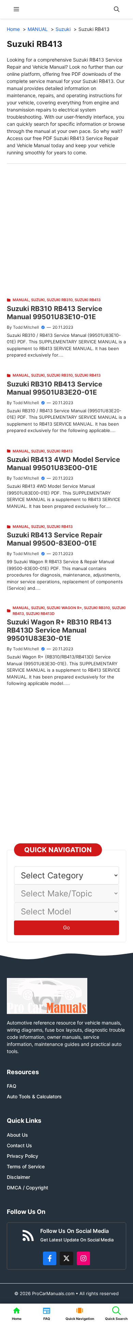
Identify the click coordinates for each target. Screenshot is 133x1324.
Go (66, 927)
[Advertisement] (66, 230)
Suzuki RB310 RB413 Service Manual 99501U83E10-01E (54, 313)
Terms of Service (26, 1166)
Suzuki (38, 299)
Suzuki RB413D (40, 613)
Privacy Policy (22, 1156)
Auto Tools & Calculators (34, 1096)
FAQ (11, 1086)
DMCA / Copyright (27, 1187)
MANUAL (21, 299)
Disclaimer (18, 1177)
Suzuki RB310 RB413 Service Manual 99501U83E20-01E (54, 388)
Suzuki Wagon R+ (64, 607)
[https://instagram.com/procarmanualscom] (83, 1258)
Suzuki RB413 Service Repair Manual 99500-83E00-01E (54, 539)
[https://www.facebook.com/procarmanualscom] (50, 1258)
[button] (116, 9)
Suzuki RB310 (60, 299)
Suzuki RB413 (88, 299)
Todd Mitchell (26, 327)
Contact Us (19, 1145)
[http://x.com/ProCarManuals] (66, 1258)
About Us (17, 1135)
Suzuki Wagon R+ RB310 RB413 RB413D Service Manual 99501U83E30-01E (59, 630)
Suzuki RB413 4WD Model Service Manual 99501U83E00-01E (63, 463)
